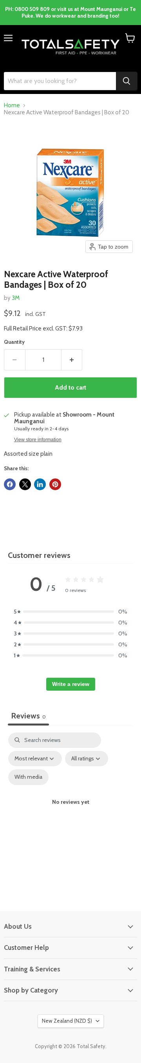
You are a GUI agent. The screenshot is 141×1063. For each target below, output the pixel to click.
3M (16, 297)
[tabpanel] (70, 809)
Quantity (14, 342)
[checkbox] (28, 777)
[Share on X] (25, 484)
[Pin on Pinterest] (55, 484)
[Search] (126, 81)
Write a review (70, 684)
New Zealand (67, 1021)
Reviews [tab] (28, 715)
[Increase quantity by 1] (72, 359)
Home (12, 105)
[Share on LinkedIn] (40, 484)
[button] (70, 611)
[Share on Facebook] (10, 484)
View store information (37, 439)
